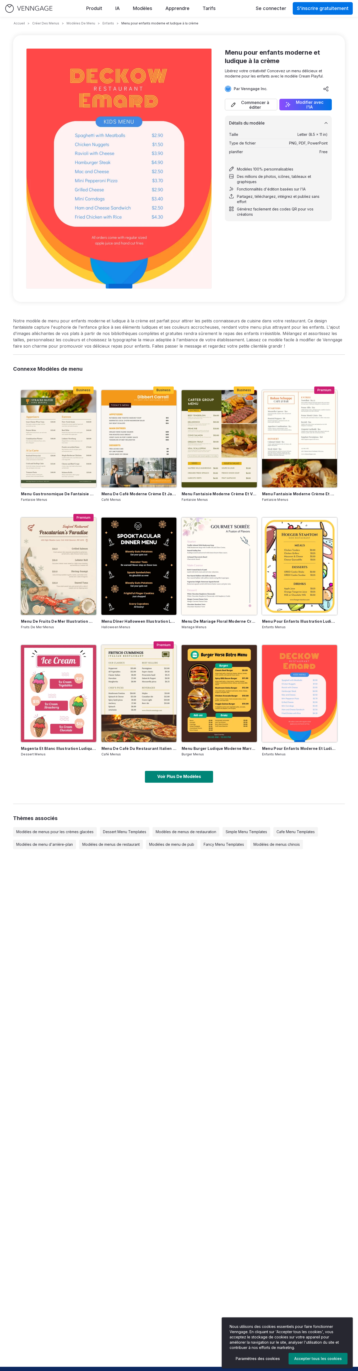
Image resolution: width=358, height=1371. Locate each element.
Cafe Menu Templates (295, 831)
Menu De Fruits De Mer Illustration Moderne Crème (58, 621)
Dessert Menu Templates (124, 831)
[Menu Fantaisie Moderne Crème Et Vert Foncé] (219, 438)
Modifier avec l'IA (309, 105)
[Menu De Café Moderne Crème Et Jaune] (139, 438)
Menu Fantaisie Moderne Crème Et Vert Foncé (219, 494)
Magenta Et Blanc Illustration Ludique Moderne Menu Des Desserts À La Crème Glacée (58, 748)
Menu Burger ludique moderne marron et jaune (219, 748)
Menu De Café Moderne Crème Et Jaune (139, 494)
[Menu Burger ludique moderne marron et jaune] (219, 693)
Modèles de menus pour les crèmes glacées (55, 831)
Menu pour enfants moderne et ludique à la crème (299, 748)
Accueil (19, 23)
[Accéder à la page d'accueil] (28, 8)
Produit (94, 8)
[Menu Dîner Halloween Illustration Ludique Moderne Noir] (139, 566)
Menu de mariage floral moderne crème (219, 621)
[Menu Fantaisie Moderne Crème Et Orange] (299, 438)
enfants (108, 23)
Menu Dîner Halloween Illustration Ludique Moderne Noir (139, 621)
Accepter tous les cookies (318, 1358)
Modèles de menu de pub (171, 844)
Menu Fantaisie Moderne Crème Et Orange (299, 494)
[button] (251, 104)
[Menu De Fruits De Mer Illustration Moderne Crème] (58, 566)
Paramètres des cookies (258, 1358)
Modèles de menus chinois (276, 844)
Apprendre (177, 8)
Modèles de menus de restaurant (111, 844)
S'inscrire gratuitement (323, 8)
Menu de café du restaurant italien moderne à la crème (139, 748)
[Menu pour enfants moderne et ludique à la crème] (299, 693)
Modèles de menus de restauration (186, 831)
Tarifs (209, 8)
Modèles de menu (81, 23)
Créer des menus (45, 23)
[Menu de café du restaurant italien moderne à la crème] (139, 693)
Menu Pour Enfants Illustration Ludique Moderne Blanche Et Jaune (299, 621)
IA (117, 8)
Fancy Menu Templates (224, 844)
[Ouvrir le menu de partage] (326, 89)
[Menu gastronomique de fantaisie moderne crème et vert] (58, 438)
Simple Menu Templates (246, 831)
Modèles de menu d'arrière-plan (44, 844)
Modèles (142, 8)
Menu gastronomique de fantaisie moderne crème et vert (58, 494)
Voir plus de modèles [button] (179, 776)
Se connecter (271, 8)
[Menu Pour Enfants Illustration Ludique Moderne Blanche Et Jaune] (299, 566)
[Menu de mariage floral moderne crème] (219, 566)
